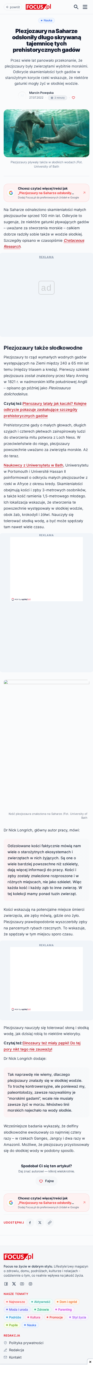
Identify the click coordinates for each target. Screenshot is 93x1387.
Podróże (15, 1317)
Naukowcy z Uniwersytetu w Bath (33, 465)
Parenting (65, 1309)
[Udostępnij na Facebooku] (30, 1222)
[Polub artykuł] (73, 97)
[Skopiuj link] (49, 1222)
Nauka (31, 1325)
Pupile (13, 1325)
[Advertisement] (46, 567)
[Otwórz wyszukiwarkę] (76, 7)
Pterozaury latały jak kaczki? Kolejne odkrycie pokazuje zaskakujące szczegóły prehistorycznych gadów (45, 409)
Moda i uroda (18, 1309)
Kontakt (15, 1357)
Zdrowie (43, 1309)
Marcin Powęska (41, 92)
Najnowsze (17, 1302)
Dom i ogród (68, 1302)
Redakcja (16, 1350)
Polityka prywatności (26, 1343)
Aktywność (42, 1302)
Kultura (35, 1317)
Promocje (56, 1317)
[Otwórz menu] (85, 7)
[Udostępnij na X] (40, 1222)
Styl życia (79, 1317)
